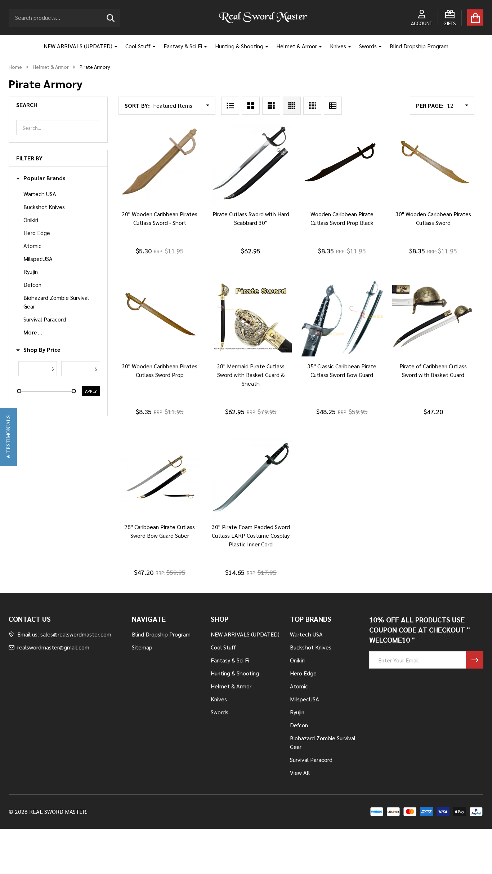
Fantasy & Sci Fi (183, 46)
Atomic (32, 245)
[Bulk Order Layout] (333, 106)
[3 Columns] (271, 106)
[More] (113, 46)
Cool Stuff (138, 46)
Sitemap (142, 647)
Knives (338, 46)
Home (15, 66)
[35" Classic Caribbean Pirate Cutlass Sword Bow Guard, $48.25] (342, 317)
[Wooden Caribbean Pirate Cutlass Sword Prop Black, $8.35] (342, 164)
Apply (91, 391)
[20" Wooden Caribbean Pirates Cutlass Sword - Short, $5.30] (160, 164)
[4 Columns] (292, 106)
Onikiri (30, 219)
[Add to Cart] (149, 212)
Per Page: (430, 105)
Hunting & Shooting (239, 46)
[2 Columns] (251, 106)
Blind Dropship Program (419, 46)
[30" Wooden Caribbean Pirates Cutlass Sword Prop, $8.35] (160, 317)
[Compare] (167, 212)
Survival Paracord (44, 319)
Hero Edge (36, 232)
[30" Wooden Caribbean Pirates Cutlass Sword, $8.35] (433, 164)
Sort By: (137, 105)
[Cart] (475, 17)
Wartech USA (39, 194)
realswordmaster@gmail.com (53, 647)
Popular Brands (44, 178)
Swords (368, 46)
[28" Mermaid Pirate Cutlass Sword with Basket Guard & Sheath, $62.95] (251, 317)
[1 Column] (230, 106)
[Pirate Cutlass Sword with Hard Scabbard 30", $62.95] (251, 164)
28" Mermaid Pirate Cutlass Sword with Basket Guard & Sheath (251, 374)
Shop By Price (42, 349)
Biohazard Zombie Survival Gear (56, 302)
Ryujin (30, 271)
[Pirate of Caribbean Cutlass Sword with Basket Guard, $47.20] (433, 317)
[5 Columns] (312, 106)
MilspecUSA (38, 258)
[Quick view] (184, 212)
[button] (8, 437)
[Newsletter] (474, 660)
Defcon (32, 284)
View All (300, 772)
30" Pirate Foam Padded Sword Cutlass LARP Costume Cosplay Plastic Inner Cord (251, 535)
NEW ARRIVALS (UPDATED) (78, 46)
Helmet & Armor (296, 46)
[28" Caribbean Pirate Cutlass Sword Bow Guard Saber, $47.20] (160, 477)
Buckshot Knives (44, 206)
